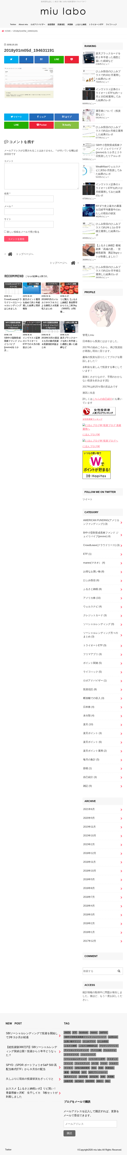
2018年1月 (89, 932)
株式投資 (75, 1072)
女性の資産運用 (82, 1068)
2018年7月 (89, 897)
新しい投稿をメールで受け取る (23, 232)
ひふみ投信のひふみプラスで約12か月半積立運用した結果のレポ (108, 271)
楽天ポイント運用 (95, 750)
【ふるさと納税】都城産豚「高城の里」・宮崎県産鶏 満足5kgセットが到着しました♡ (109, 251)
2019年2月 (89, 844)
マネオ (104, 1063)
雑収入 (100, 1081)
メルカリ (114, 1063)
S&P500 (103, 1032)
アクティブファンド (109, 1046)
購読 (69, 1133)
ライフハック (111, 24)
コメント (8, 161)
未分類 (88, 715)
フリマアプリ (92, 654)
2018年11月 (89, 862)
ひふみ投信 (91, 580)
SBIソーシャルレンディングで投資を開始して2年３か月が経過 (32, 1035)
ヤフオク (68, 1068)
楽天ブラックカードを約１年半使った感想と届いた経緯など (108, 57)
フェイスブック (82, 1063)
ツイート (87, 499)
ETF (87, 554)
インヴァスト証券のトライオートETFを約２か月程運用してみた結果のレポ (109, 190)
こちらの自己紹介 (102, 399)
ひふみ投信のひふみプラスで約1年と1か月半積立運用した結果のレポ (108, 229)
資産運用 (90, 1081)
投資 (101, 1068)
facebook (83, 1032)
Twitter (13, 24)
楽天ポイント (92, 733)
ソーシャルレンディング (98, 624)
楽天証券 (94, 1077)
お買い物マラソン (72, 1041)
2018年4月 (89, 905)
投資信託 (61, 24)
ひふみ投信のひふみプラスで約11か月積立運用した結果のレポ (109, 131)
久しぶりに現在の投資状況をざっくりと (30, 1078)
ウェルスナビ (92, 606)
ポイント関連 (92, 663)
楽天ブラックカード (98, 1072)
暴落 (66, 1072)
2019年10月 (89, 835)
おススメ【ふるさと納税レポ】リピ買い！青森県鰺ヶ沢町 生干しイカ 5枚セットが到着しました (32, 1092)
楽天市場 (83, 1077)
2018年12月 (89, 853)
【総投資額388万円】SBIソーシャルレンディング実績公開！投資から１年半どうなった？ (31, 1051)
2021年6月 (89, 809)
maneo (94, 1032)
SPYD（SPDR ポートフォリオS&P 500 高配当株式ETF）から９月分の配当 (31, 1067)
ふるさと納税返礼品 (88, 1046)
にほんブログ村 (91, 434)
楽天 (88, 724)
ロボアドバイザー (38, 24)
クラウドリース (71, 1054)
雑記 (87, 786)
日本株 (88, 707)
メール (8, 206)
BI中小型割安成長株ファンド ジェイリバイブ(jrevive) (100, 534)
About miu (23, 24)
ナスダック (112, 1059)
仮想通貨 (51, 24)
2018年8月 (89, 888)
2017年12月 (89, 941)
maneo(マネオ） (94, 562)
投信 (94, 1068)
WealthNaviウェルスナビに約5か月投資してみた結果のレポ (109, 170)
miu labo (97, 1150)
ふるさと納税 (80, 24)
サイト (7, 219)
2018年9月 (89, 879)
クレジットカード (95, 615)
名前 (7, 193)
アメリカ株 (92, 598)
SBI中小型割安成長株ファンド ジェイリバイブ (85, 1037)
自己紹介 (90, 777)
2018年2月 (89, 923)
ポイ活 (95, 1063)
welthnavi (113, 1037)
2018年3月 (89, 914)
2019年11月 (89, 826)
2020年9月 (89, 818)
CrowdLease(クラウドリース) (101, 545)
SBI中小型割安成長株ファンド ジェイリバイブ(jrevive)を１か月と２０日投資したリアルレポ (109, 150)
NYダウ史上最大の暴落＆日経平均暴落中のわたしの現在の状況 (109, 210)
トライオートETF (96, 24)
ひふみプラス (89, 1041)
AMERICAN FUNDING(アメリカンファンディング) (101, 522)
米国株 (70, 24)
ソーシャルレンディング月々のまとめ (100, 635)
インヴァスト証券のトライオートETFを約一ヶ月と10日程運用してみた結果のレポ (109, 95)
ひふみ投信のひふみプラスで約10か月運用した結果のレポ (108, 75)
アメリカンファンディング (76, 1050)
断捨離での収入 (93, 698)
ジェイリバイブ (88, 1054)
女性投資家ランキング (92, 419)
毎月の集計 (91, 759)
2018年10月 (89, 870)
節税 (87, 768)
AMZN (67, 1032)
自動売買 (68, 1081)
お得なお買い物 (93, 571)
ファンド (68, 1063)
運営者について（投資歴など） (108, 113)
